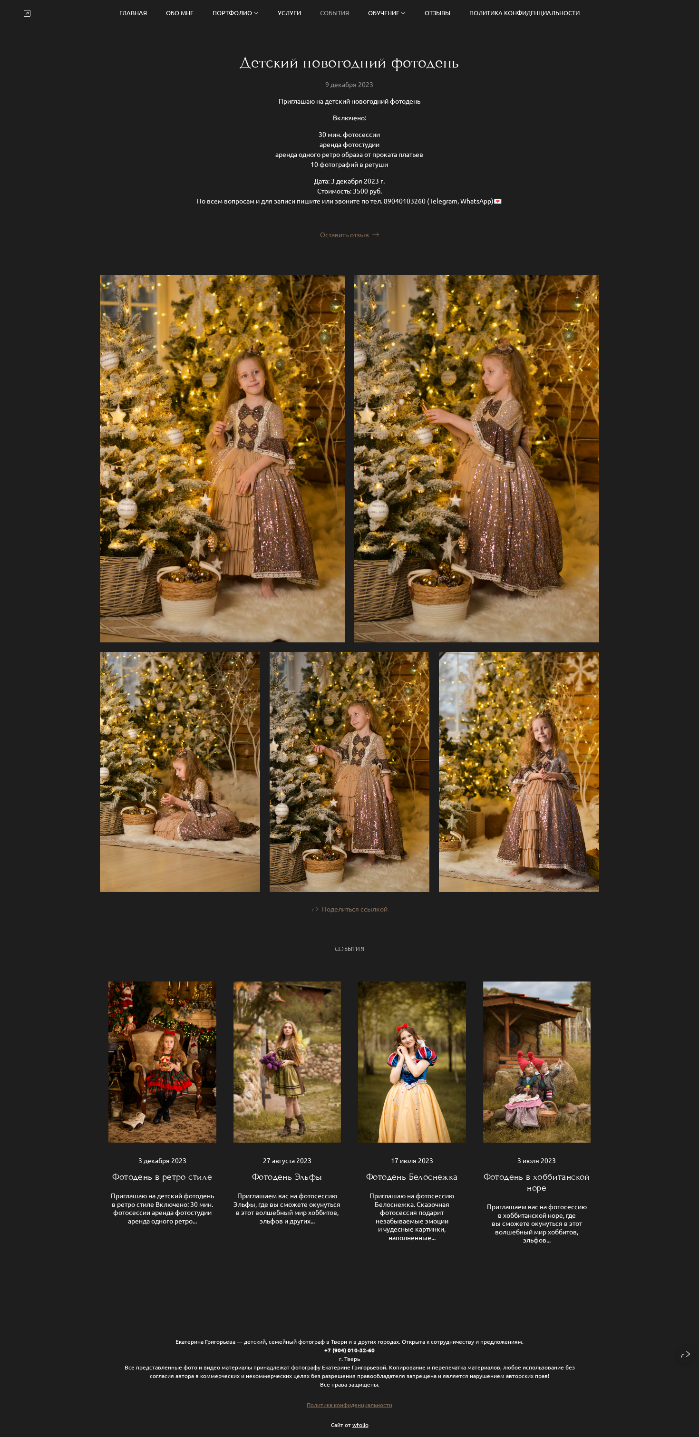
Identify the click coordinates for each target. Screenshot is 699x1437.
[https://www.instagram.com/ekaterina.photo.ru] (27, 13)
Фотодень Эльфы (287, 1176)
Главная (133, 13)
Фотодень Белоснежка (412, 1176)
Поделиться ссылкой (355, 908)
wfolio (360, 1424)
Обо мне (180, 13)
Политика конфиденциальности (524, 13)
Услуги (289, 13)
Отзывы (437, 13)
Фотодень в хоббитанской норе (537, 1182)
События (334, 13)
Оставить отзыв (344, 234)
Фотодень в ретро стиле (162, 1176)
